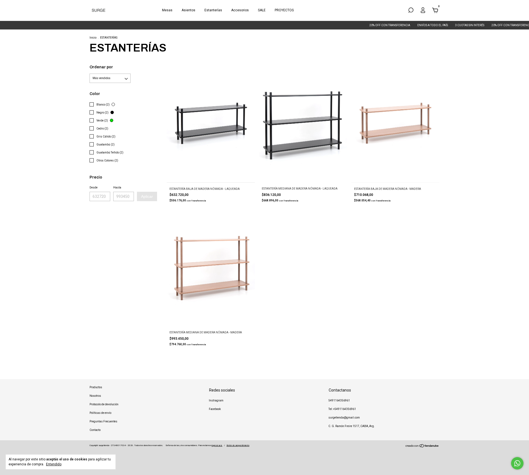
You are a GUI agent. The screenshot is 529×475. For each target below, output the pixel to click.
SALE (262, 10)
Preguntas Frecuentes (103, 421)
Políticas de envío (100, 412)
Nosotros (95, 395)
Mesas (167, 10)
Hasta (117, 187)
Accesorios (240, 10)
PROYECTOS (284, 10)
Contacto (95, 429)
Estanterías (213, 10)
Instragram (216, 400)
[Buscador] (411, 11)
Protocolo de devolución (104, 404)
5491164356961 (339, 400)
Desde (94, 187)
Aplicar (147, 196)
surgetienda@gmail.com (344, 417)
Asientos (188, 10)
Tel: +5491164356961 (342, 409)
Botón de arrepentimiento (237, 445)
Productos (96, 387)
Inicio (93, 37)
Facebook (215, 409)
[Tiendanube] (422, 447)
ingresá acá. (217, 445)
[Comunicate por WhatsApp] (517, 463)
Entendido (53, 464)
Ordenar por (101, 67)
